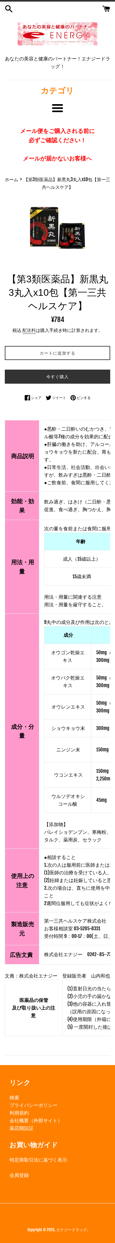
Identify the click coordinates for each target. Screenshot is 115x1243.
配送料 (29, 330)
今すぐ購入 (57, 376)
